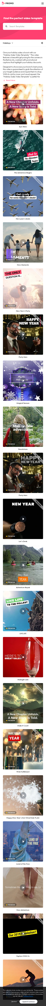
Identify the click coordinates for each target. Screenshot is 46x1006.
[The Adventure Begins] (23, 150)
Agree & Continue (28, 1002)
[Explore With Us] (23, 933)
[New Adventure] (23, 887)
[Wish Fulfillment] (23, 749)
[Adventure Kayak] (23, 565)
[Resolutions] (23, 427)
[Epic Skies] (23, 104)
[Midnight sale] (23, 657)
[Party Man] (23, 334)
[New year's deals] (23, 196)
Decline (14, 1002)
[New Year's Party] (23, 288)
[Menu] (42, 3)
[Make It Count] (23, 703)
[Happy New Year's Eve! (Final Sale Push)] (23, 795)
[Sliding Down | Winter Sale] (23, 980)
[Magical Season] (23, 381)
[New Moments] (23, 242)
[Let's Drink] (23, 519)
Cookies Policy (28, 996)
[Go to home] (8, 3)
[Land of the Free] (23, 841)
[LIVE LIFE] (23, 611)
